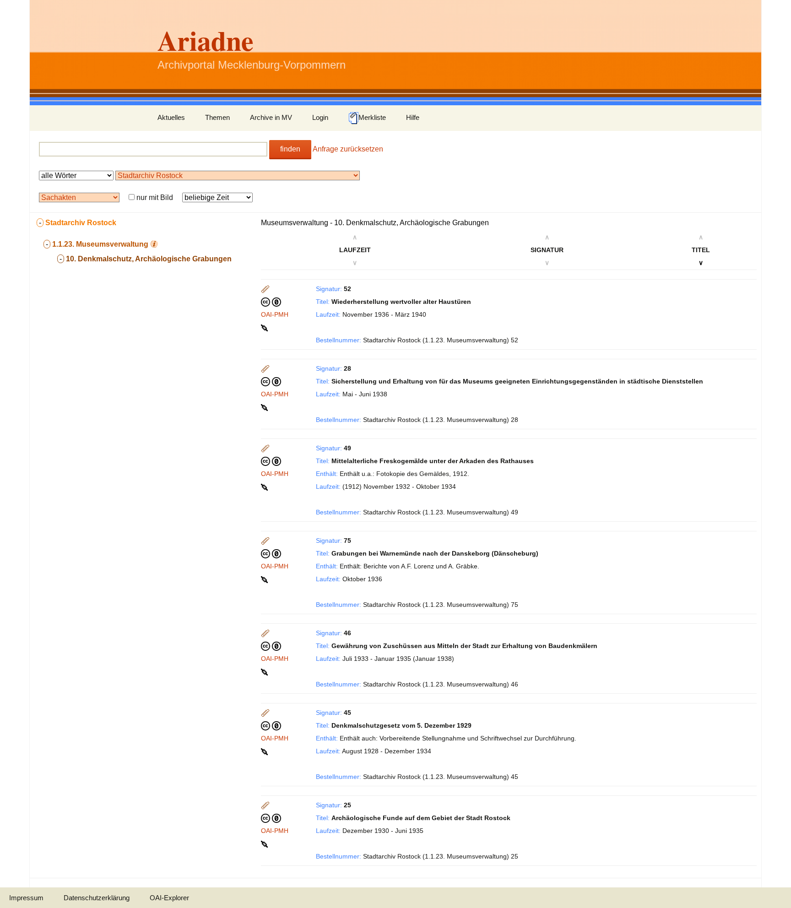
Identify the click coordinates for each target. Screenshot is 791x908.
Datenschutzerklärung (97, 898)
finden (290, 149)
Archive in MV (271, 117)
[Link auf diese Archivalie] (265, 327)
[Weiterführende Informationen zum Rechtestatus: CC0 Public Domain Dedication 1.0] (271, 301)
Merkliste (372, 117)
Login (320, 117)
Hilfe (412, 117)
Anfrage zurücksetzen (348, 149)
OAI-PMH (274, 314)
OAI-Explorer (169, 898)
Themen (217, 117)
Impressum (26, 898)
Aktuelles (171, 117)
